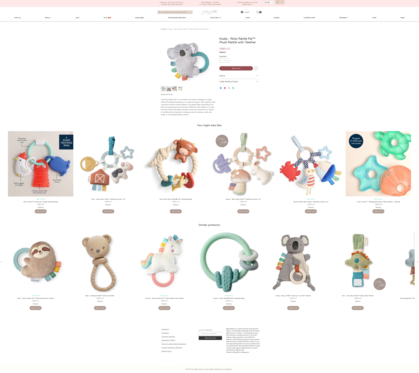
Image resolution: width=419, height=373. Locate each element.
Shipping (222, 52)
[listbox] (269, 2)
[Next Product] (417, 261)
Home (163, 29)
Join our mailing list (205, 330)
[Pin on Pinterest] (225, 88)
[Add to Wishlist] (256, 68)
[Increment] (227, 60)
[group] (209, 172)
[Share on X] (233, 88)
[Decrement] (221, 60)
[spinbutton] (224, 60)
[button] (269, 2)
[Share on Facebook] (220, 88)
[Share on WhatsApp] (229, 88)
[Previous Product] (1, 261)
